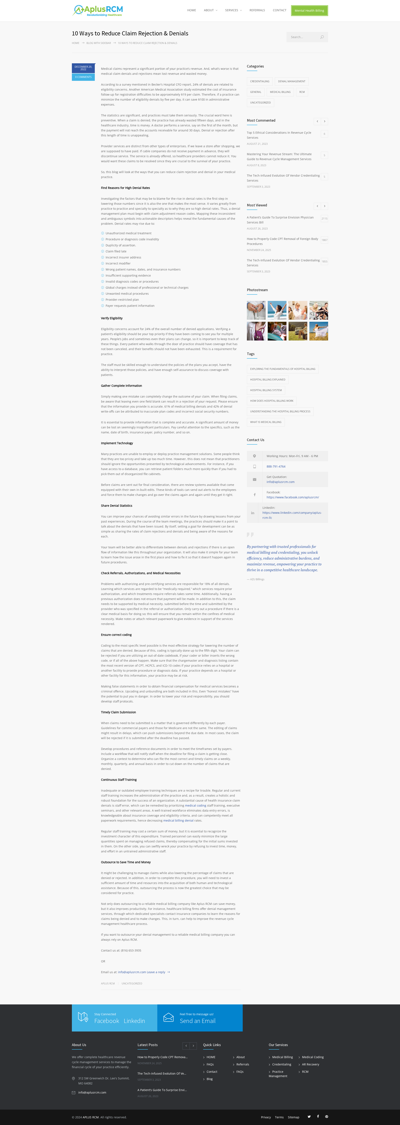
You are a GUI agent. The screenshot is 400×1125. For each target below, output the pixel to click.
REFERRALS (257, 10)
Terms (279, 1117)
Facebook (107, 1021)
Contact (212, 1072)
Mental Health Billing (309, 10)
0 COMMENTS (83, 77)
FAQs (210, 1064)
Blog (210, 1079)
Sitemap (293, 1117)
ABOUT (209, 10)
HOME (191, 10)
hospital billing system (266, 390)
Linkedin (134, 1021)
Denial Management (291, 81)
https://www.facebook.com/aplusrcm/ (293, 497)
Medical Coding (313, 1057)
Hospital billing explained (267, 379)
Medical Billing (280, 92)
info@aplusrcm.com (132, 972)
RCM (302, 92)
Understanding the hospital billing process (280, 411)
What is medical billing (265, 422)
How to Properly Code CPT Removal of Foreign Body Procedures (163, 1057)
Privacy (266, 1117)
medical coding (195, 805)
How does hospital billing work (271, 401)
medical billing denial (178, 820)
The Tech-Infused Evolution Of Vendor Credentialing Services (163, 1073)
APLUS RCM (91, 1117)
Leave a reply (156, 972)
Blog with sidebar (98, 43)
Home (75, 43)
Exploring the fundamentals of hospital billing (282, 369)
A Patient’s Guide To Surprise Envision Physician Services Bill (163, 1090)
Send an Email (198, 1021)
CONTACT (279, 10)
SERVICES (231, 10)
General (255, 92)
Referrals (242, 1064)
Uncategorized (132, 983)
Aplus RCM (108, 983)
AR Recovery (310, 1064)
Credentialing (259, 81)
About (240, 1057)
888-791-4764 (276, 466)
